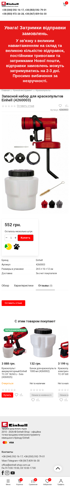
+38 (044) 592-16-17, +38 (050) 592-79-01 (23, 456)
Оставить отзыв (13, 303)
